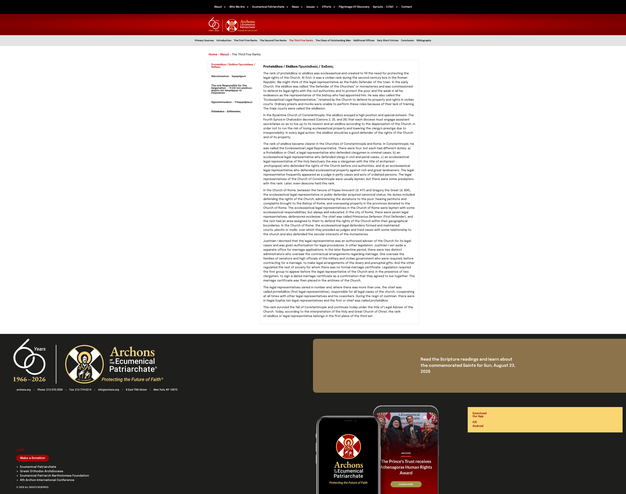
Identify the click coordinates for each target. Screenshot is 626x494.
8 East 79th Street (136, 389)
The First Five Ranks (245, 40)
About (218, 7)
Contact (406, 7)
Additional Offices (363, 40)
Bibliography (424, 40)
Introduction (223, 40)
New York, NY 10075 (165, 389)
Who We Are (237, 7)
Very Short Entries (387, 40)
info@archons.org (108, 389)
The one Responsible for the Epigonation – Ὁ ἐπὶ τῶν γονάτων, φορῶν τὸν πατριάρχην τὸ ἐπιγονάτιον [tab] (232, 89)
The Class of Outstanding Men (333, 40)
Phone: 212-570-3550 (50, 389)
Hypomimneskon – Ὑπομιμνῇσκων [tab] (231, 102)
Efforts (326, 7)
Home (213, 54)
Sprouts (378, 7)
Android (478, 426)
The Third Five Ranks (301, 40)
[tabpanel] (339, 192)
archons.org (24, 389)
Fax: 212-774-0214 (80, 389)
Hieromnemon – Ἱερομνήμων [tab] (228, 76)
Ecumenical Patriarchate (268, 7)
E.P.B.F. (390, 7)
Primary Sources (204, 40)
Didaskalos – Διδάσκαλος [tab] (226, 111)
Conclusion (407, 40)
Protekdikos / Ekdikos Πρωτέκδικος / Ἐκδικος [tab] (233, 65)
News (295, 7)
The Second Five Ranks (273, 40)
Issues (310, 7)
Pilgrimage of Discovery (354, 7)
